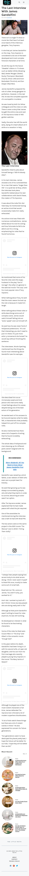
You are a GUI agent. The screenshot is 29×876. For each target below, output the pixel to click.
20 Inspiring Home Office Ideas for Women (20, 776)
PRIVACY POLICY (14, 861)
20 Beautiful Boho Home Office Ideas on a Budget (21, 789)
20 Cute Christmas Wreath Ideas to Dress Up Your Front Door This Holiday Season (20, 828)
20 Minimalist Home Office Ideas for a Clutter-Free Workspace (20, 762)
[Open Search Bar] (19, 2)
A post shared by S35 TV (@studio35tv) (14, 393)
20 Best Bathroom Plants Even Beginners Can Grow (21, 815)
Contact (14, 859)
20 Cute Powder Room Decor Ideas (21, 802)
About (14, 857)
